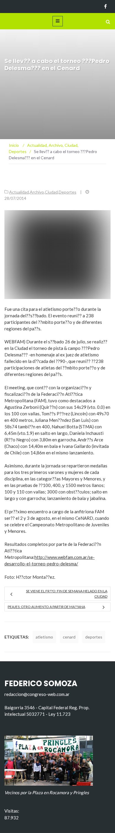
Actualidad (19, 191)
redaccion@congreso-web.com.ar (37, 694)
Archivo (37, 191)
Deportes (67, 191)
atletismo (44, 636)
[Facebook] (105, 6)
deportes (93, 636)
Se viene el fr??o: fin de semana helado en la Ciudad (66, 594)
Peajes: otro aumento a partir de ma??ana (46, 606)
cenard (69, 636)
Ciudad (51, 191)
